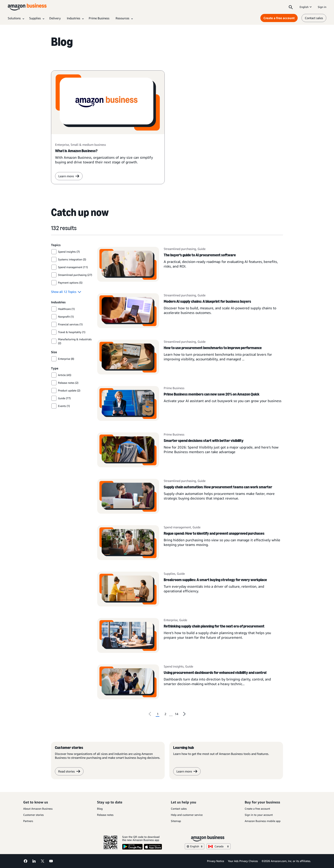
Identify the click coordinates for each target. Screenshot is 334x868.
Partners (28, 821)
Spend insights (174, 666)
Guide (201, 249)
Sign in (322, 7)
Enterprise (171, 620)
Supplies (169, 574)
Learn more (66, 176)
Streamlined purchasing (180, 249)
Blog (100, 808)
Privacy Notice (215, 861)
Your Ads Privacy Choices (243, 861)
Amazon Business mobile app (262, 821)
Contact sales (314, 18)
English (304, 7)
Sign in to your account (259, 814)
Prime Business (174, 388)
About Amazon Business (38, 808)
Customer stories (33, 814)
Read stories (66, 771)
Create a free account (279, 18)
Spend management (177, 527)
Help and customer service (187, 814)
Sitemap (176, 821)
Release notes (105, 814)
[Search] (290, 7)
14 (176, 714)
